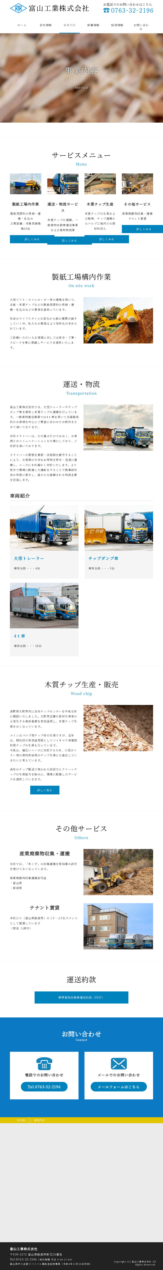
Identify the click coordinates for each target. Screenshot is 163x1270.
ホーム (21, 25)
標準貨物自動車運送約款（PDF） (81, 997)
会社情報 (46, 25)
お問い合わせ (141, 27)
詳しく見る (44, 790)
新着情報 (93, 25)
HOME (21, 1120)
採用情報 (117, 25)
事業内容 (69, 25)
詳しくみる (32, 239)
